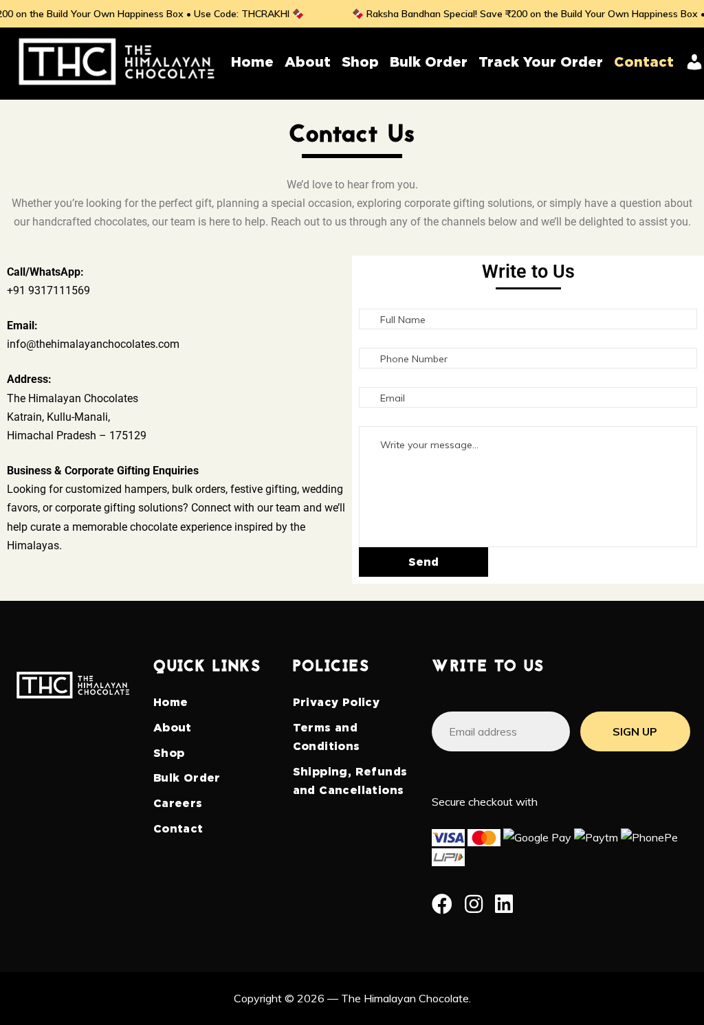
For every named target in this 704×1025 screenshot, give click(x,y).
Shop (169, 753)
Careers (178, 803)
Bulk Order (187, 777)
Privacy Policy (336, 702)
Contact (178, 828)
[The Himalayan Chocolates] (117, 61)
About (172, 727)
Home (170, 702)
